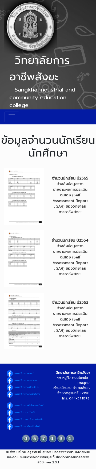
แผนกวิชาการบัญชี (24, 412)
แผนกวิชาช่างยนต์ (23, 373)
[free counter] (48, 438)
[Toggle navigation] (11, 117)
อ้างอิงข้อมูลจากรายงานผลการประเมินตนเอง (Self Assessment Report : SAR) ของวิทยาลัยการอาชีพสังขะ (70, 195)
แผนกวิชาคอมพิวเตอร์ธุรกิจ (28, 419)
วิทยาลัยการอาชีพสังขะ (39, 68)
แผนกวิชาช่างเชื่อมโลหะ (26, 387)
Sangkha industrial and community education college (42, 97)
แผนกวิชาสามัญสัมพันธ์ (26, 426)
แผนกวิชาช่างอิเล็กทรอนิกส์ (28, 405)
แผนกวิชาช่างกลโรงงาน (26, 380)
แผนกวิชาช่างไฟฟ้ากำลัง (26, 394)
